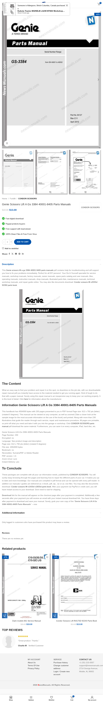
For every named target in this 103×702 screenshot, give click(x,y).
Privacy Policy (33, 668)
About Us (32, 662)
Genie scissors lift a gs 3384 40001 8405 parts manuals (29, 270)
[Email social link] (16, 254)
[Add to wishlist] (47, 557)
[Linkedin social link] (22, 254)
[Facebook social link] (9, 254)
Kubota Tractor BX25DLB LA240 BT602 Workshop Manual (41, 11)
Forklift (13, 199)
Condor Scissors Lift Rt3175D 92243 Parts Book (76, 621)
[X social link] (12, 254)
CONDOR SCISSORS (79, 475)
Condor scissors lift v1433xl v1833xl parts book (31, 487)
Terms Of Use (33, 665)
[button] (4, 615)
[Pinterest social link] (19, 254)
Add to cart (23, 242)
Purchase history (61, 662)
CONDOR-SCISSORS (27, 199)
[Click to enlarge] (7, 143)
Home (4, 199)
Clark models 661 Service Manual (26, 621)
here (26, 399)
